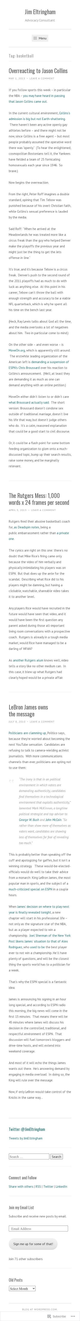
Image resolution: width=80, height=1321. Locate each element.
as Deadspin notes (26, 527)
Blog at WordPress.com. (40, 1309)
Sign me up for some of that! (33, 1244)
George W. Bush (29, 820)
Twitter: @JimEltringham (27, 1129)
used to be (37, 947)
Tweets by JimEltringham (25, 1138)
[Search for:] (29, 1157)
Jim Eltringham (40, 11)
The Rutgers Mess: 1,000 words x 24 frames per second (39, 498)
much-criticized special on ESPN (30, 889)
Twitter (48, 1186)
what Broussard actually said (29, 402)
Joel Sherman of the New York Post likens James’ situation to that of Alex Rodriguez (40, 941)
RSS (38, 1186)
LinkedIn (61, 1186)
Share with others (21, 1186)
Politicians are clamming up (27, 733)
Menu (42, 38)
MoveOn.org (17, 350)
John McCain (53, 820)
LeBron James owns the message (28, 710)
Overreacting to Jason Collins (38, 70)
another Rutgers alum (28, 660)
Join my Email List (21, 1207)
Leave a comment (42, 78)
